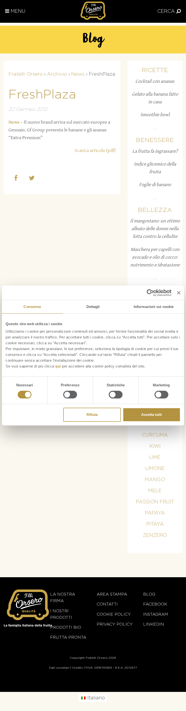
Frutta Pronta (68, 637)
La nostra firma (62, 597)
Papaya (155, 513)
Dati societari (59, 667)
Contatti (107, 604)
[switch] (70, 394)
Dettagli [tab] (93, 307)
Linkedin (153, 624)
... (155, 128)
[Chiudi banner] (178, 292)
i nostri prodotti (61, 614)
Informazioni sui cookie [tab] (154, 307)
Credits (77, 667)
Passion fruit (155, 502)
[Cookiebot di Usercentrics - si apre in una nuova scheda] (150, 292)
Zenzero (155, 535)
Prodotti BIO (65, 627)
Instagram (155, 614)
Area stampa (112, 594)
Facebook (155, 604)
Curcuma (155, 435)
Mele (155, 490)
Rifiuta (92, 414)
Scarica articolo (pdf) (95, 150)
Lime (155, 457)
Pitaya (155, 524)
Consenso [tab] (32, 307)
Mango (155, 479)
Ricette (155, 70)
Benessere (155, 140)
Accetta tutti (151, 414)
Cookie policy (114, 614)
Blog (149, 594)
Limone (155, 468)
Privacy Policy (115, 624)
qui (58, 366)
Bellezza (155, 210)
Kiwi (155, 446)
